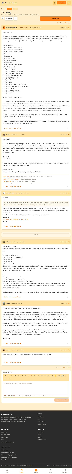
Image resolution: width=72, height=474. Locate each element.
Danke (6, 128)
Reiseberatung (42, 424)
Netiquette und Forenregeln (9, 457)
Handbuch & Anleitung (7, 442)
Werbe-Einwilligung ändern (8, 455)
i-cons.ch (30, 465)
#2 (68, 134)
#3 (68, 193)
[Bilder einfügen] (5, 378)
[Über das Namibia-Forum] (2, 2)
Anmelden (62, 3)
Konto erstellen (5, 434)
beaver (8, 303)
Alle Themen (41, 417)
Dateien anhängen (9, 395)
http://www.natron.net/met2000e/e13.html (15, 219)
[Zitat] (45, 375)
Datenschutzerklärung (7, 452)
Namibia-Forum (11, 3)
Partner (40, 437)
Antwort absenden (61, 400)
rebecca (8, 242)
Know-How (41, 432)
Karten (39, 434)
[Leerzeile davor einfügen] (48, 375)
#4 (68, 242)
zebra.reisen (6, 176)
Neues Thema (41, 422)
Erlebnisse (5, 183)
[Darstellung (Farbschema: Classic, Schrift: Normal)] (54, 3)
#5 (68, 303)
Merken (9, 18)
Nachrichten (4, 437)
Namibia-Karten (42, 439)
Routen (15, 9)
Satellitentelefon (7, 178)
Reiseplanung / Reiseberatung (11, 179)
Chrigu (8, 135)
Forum (3, 8)
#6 (68, 350)
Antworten (55, 18)
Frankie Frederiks (11, 27)
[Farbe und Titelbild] (15, 18)
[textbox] (36, 387)
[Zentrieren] (41, 375)
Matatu (8, 350)
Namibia (9, 9)
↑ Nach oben (67, 367)
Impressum (4, 450)
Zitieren (18, 128)
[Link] (52, 375)
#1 (68, 27)
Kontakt (3, 460)
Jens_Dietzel (10, 193)
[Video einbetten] (58, 375)
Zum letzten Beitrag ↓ (64, 22)
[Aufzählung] (38, 375)
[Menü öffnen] (69, 3)
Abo (2, 439)
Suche (39, 419)
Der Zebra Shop (7, 181)
